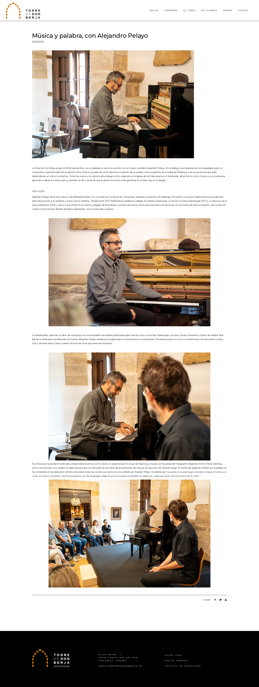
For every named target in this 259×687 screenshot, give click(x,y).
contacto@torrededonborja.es (120, 666)
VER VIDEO (38, 191)
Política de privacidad (183, 666)
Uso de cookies (176, 661)
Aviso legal (174, 655)
